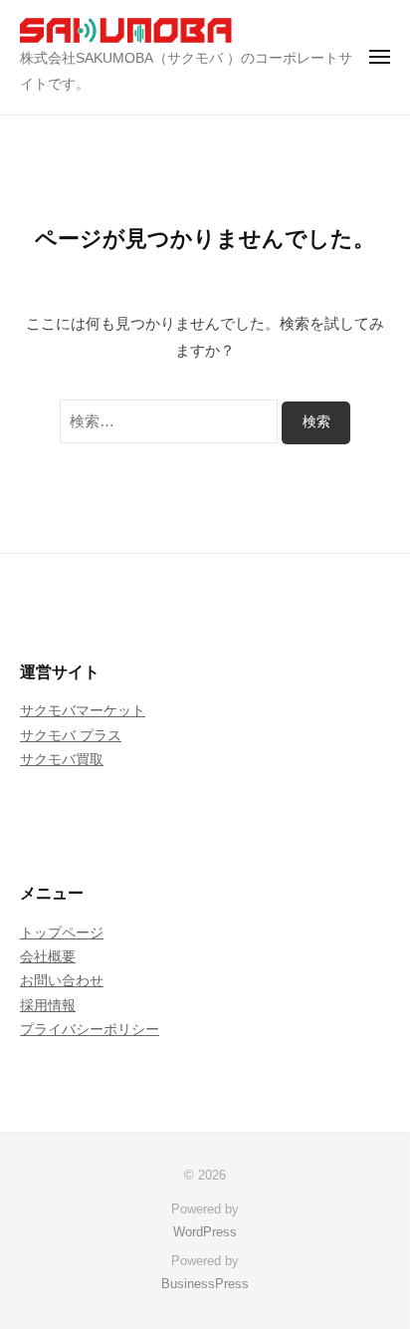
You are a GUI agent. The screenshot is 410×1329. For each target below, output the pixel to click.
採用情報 (48, 1005)
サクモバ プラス (70, 735)
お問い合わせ (61, 980)
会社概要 (48, 956)
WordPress (205, 1231)
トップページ (61, 933)
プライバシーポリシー (89, 1029)
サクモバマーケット (82, 710)
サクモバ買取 (61, 759)
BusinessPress (205, 1283)
